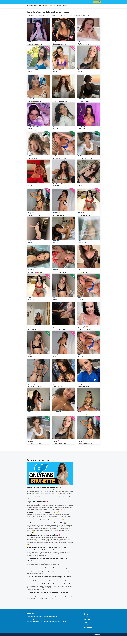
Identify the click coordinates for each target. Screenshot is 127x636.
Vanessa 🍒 (81, 212)
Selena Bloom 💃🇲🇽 (33, 69)
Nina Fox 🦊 (31, 212)
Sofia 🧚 (80, 155)
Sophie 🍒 (55, 126)
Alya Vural (30, 41)
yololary (55, 41)
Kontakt (86, 624)
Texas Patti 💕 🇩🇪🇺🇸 (83, 326)
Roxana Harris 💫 (57, 240)
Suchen (85, 622)
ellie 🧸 (55, 297)
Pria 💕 (80, 269)
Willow (54, 155)
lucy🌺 (79, 411)
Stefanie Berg (81, 98)
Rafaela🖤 (55, 269)
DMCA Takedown (88, 627)
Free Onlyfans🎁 (43, 5)
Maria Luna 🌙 (56, 212)
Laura (79, 240)
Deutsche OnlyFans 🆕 (32, 5)
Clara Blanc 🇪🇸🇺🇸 (57, 69)
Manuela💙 (81, 383)
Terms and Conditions (38, 634)
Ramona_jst (31, 269)
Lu (53, 98)
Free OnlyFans (87, 619)
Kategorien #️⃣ (57, 5)
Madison (30, 411)
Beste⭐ (50, 5)
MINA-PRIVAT (56, 326)
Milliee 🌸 (30, 155)
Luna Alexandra (57, 411)
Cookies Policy (33, 634)
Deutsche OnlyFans (88, 617)
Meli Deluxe (56, 383)
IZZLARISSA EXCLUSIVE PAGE (35, 126)
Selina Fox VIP (81, 126)
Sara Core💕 (81, 69)
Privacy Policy (29, 634)
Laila (79, 41)
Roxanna (30, 240)
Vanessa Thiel (31, 98)
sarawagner (81, 183)
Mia (29, 383)
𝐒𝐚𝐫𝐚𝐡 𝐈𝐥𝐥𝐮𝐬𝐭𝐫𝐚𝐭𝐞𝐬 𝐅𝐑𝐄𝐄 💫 (59, 183)
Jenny (29, 183)
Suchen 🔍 (64, 5)
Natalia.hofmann (32, 326)
